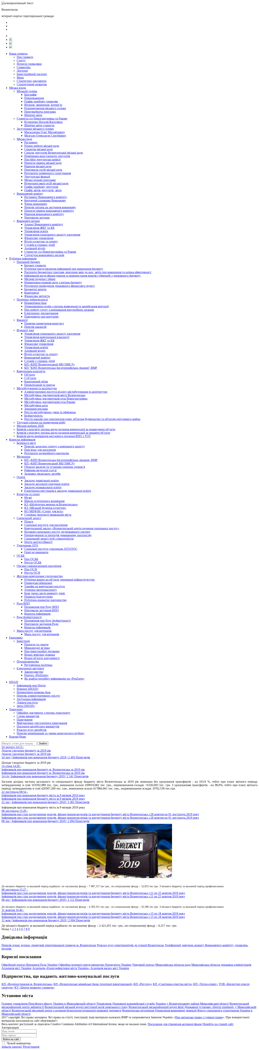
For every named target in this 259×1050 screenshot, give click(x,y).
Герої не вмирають (36, 552)
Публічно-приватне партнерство (45, 600)
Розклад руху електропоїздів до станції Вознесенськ (130, 945)
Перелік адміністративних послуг (38, 695)
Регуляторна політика (38, 665)
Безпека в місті (26, 443)
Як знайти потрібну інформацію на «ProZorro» (54, 678)
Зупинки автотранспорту (40, 589)
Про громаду (25, 57)
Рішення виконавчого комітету (44, 214)
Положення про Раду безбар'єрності (47, 620)
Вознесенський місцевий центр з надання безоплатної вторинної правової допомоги (66, 1010)
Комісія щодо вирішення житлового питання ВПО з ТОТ (54, 436)
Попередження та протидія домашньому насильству (58, 535)
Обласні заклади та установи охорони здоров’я (54, 466)
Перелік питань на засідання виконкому (50, 207)
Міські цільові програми (40, 180)
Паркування (24, 719)
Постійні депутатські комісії (42, 159)
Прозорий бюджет (28, 262)
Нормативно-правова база (33, 692)
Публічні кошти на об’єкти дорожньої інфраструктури (59, 579)
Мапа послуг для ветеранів (34, 630)
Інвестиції (23, 641)
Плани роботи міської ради (41, 145)
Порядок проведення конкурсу (44, 323)
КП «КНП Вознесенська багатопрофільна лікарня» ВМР (60, 460)
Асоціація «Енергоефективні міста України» (61, 968)
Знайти (43, 743)
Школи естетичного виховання (44, 501)
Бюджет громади (35, 265)
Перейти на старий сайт (218, 1024)
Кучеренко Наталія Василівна (43, 122)
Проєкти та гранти (36, 644)
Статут (21, 60)
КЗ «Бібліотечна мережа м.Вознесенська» (51, 504)
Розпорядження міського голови (45, 108)
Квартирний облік (36, 381)
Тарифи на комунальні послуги (44, 586)
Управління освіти (36, 231)
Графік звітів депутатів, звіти (43, 190)
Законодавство (33, 671)
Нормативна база (35, 303)
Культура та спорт (28, 494)
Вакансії (22, 320)
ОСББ (20, 555)
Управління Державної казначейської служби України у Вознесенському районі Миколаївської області (162, 1003)
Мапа (20, 77)
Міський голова (27, 91)
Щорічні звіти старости (39, 125)
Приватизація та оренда (39, 384)
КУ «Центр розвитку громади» (34, 987)
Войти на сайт (11, 1039)
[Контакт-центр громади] (10, 47)
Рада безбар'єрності (29, 617)
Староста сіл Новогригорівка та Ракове (42, 118)
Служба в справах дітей (39, 244)
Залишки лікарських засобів (42, 473)
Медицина (23, 456)
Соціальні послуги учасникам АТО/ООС (50, 548)
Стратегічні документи (31, 81)
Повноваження (34, 98)
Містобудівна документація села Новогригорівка (55, 398)
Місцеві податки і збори (39, 279)
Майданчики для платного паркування (42, 723)
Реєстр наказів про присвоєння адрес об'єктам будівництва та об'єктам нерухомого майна (82, 419)
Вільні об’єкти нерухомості (42, 658)
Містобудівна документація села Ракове (49, 402)
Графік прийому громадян (41, 101)
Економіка (16, 637)
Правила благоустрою (38, 596)
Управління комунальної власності (46, 337)
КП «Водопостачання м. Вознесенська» (27, 984)
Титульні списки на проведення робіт (41, 422)
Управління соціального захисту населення (52, 234)
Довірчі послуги (27, 702)
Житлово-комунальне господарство (40, 576)
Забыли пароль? (12, 1046)
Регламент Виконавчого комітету (45, 197)
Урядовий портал (143, 964)
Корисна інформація (22, 439)
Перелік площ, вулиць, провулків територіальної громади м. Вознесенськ (49, 945)
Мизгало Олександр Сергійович (45, 135)
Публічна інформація (22, 258)
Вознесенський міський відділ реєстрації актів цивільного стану (86, 1007)
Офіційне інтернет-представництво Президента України (94, 964)
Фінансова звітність (37, 296)
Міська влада (17, 87)
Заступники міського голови (35, 128)
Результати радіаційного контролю (46, 453)
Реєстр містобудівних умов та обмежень (50, 412)
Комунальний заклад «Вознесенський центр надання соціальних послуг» (71, 528)
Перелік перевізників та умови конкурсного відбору (50, 733)
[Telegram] (10, 43)
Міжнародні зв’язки (37, 647)
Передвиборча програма (40, 111)
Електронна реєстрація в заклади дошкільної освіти (57, 490)
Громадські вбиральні (38, 583)
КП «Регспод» (142, 984)
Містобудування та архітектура (37, 388)
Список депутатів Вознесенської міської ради (53, 152)
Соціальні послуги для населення (45, 525)
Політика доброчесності (32, 299)
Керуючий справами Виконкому (45, 200)
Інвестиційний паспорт (32, 74)
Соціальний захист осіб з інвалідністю (49, 538)
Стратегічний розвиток (32, 84)
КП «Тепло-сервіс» (205, 984)
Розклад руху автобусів (31, 729)
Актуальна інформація (31, 699)
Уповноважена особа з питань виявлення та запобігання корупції (66, 306)
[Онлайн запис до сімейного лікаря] (10, 39)
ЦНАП (13, 682)
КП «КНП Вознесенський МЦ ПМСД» (49, 364)
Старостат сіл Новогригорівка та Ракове (50, 251)
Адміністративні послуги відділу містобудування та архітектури (65, 391)
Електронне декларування (41, 313)
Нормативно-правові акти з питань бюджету (53, 282)
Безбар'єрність (33, 415)
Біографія (30, 94)
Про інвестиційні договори (42, 651)
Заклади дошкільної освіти (41, 480)
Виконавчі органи (28, 221)
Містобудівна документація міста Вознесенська (54, 395)
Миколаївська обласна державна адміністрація (221, 964)
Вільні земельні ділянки (39, 654)
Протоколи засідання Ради (41, 624)
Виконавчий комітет (30, 193)
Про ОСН (30, 569)
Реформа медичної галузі (40, 470)
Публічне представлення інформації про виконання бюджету (63, 268)
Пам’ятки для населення (40, 449)
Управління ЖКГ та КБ (39, 227)
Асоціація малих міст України (109, 968)
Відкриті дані (25, 330)
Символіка (24, 67)
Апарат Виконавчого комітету (43, 224)
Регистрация (31, 1046)
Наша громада (18, 53)
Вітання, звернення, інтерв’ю (43, 104)
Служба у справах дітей (39, 361)
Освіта (21, 477)
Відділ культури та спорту (41, 241)
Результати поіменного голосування (47, 173)
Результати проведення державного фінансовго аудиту (59, 285)
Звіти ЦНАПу (26, 706)
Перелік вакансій (35, 326)
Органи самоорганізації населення (39, 566)
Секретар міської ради (38, 149)
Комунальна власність (31, 371)
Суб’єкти (30, 378)
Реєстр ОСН (32, 572)
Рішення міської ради (38, 166)
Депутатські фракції (37, 176)
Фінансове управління (38, 238)
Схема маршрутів (28, 716)
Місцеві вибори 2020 (30, 425)
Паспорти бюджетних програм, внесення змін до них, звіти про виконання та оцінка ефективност (87, 272)
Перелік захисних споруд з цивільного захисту (54, 446)
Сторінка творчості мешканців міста (47, 514)
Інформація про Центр (31, 685)
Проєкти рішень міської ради (43, 163)
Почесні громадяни (29, 63)
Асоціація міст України (16, 968)
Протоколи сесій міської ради (43, 169)
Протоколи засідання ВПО (41, 610)
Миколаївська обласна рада (173, 964)
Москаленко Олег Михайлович (44, 132)
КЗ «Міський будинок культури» (45, 507)
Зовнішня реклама (36, 408)
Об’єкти (29, 374)
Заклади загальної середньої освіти (46, 484)
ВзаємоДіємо (17, 736)
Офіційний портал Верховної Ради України (30, 964)
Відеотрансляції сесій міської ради (46, 183)
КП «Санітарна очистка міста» (172, 984)
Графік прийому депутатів (41, 186)
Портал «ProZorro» (36, 675)
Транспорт (16, 709)
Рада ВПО (23, 603)
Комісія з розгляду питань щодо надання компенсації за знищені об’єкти (63, 432)
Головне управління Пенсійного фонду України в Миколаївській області (49, 1003)
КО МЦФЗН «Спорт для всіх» (44, 511)
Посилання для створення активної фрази (175, 1024)
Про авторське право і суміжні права (199, 1017)
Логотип (22, 70)
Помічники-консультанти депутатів (47, 156)
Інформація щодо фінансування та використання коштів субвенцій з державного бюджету (82, 275)
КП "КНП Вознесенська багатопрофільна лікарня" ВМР (60, 367)
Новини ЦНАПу (27, 688)
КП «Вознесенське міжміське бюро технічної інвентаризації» (93, 984)
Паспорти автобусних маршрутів (38, 726)
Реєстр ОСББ (32, 562)
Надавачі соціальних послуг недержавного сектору (57, 531)
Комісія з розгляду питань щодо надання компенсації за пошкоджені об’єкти (66, 429)
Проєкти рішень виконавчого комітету (49, 210)
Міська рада (24, 139)
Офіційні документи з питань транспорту (43, 712)
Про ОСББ (31, 559)
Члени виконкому (35, 203)
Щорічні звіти (33, 115)
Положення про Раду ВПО (41, 606)
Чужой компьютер (18, 1043)
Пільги (28, 521)
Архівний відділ (34, 248)
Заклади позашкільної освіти (42, 487)
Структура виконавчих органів (44, 255)
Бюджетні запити (35, 289)
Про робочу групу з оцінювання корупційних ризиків (59, 309)
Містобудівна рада (36, 405)
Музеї (28, 497)
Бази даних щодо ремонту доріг (44, 593)
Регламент (31, 142)
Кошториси (31, 292)
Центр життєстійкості (38, 542)
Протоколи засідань (37, 217)
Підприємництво (28, 661)
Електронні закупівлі (30, 668)
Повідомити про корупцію (41, 316)
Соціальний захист (29, 518)
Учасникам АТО (27, 545)
